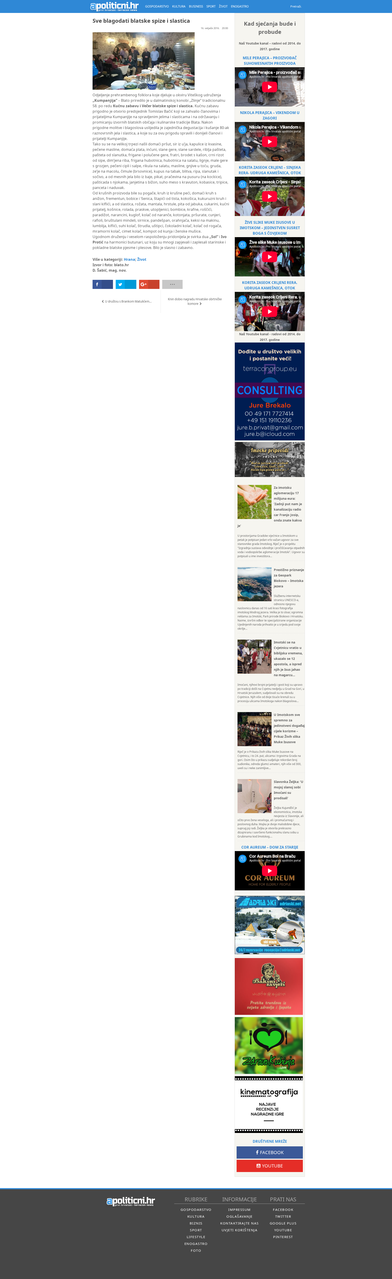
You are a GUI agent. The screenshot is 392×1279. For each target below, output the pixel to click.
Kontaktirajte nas (239, 1223)
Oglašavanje (239, 1216)
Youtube (272, 1166)
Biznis (196, 1223)
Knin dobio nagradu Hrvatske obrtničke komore (195, 301)
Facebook (272, 1152)
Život (141, 259)
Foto (196, 1250)
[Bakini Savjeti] (269, 986)
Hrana (129, 259)
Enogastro (196, 1243)
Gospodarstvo (196, 1209)
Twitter (283, 1216)
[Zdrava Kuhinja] (269, 1045)
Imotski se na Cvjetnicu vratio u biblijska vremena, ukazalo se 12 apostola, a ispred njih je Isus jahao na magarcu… (288, 658)
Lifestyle (196, 1236)
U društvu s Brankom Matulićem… (128, 301)
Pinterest (283, 1236)
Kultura (196, 1216)
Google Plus (283, 1223)
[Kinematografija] (269, 1104)
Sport (196, 1230)
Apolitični (114, 6)
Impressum (239, 1209)
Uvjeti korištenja (240, 1230)
